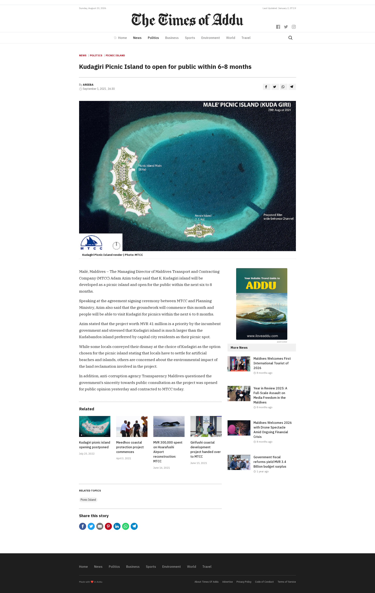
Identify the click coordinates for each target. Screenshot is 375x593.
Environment (210, 38)
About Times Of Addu (207, 581)
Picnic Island (115, 55)
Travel (246, 38)
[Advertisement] (262, 516)
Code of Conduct (264, 581)
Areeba (88, 84)
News (137, 38)
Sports (190, 38)
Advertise (227, 581)
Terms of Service (287, 581)
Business (172, 38)
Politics (153, 38)
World (230, 38)
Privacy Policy (244, 581)
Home (122, 38)
